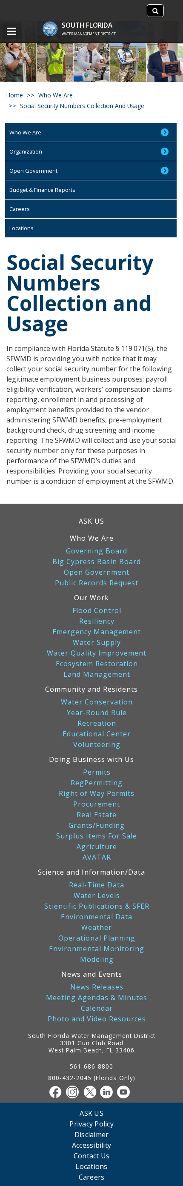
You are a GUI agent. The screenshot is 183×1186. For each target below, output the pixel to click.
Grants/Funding (97, 825)
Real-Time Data (96, 885)
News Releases (96, 987)
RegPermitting (97, 782)
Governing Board (96, 551)
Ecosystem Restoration (97, 663)
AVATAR (97, 857)
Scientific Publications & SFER (96, 906)
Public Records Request (96, 583)
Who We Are (25, 132)
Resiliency (96, 621)
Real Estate (97, 814)
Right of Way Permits (96, 793)
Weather (96, 927)
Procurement (96, 804)
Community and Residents (91, 689)
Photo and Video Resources (97, 1019)
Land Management (96, 674)
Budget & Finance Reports (42, 190)
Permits (97, 772)
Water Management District (89, 33)
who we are (55, 95)
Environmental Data (96, 916)
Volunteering (96, 744)
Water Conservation (97, 702)
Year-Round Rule (97, 712)
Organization (25, 151)
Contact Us (92, 1155)
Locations (21, 228)
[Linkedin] (108, 1092)
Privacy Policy (91, 1123)
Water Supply (97, 642)
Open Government (33, 170)
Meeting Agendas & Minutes (96, 997)
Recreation (96, 723)
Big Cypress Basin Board (96, 561)
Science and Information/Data (91, 872)
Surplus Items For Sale (96, 836)
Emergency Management (96, 631)
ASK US (91, 521)
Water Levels (97, 895)
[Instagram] (74, 1092)
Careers (19, 209)
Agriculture (97, 846)
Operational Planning (96, 938)
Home (14, 95)
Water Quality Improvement (96, 653)
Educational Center (97, 734)
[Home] (54, 24)
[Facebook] (57, 1092)
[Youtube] (125, 1092)
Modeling (97, 959)
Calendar (97, 1008)
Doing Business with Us (91, 759)
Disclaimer (91, 1134)
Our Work (91, 597)
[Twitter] (91, 1092)
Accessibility (91, 1144)
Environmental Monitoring (96, 948)
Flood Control (96, 610)
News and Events (91, 974)
